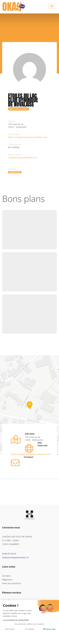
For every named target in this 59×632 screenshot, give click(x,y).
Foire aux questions (11, 583)
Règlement (7, 579)
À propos (6, 575)
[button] (30, 405)
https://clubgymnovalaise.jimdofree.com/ (27, 137)
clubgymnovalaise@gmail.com (22, 157)
